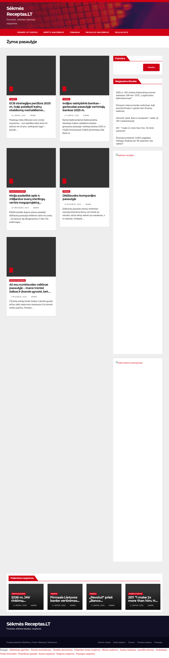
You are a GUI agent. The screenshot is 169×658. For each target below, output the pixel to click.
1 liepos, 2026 (98, 605)
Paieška (120, 58)
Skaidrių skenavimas (63, 650)
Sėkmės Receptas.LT (28, 624)
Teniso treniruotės (8, 654)
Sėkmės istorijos (27, 32)
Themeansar (52, 642)
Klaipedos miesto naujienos (87, 650)
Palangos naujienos (85, 654)
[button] (160, 32)
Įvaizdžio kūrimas (146, 650)
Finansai (75, 32)
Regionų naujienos (65, 654)
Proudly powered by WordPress (19, 642)
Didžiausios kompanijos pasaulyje (79, 197)
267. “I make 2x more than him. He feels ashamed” (142, 600)
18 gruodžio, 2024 (20, 208)
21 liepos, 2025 (18, 115)
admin (33, 115)
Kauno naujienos (47, 654)
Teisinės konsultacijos (41, 650)
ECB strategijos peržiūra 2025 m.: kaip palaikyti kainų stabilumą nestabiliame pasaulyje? (30, 109)
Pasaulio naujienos (97, 32)
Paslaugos (121, 32)
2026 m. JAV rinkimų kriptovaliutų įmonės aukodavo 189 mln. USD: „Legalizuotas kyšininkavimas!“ (136, 95)
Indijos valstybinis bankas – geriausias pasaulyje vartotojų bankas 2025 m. (83, 107)
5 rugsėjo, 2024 (19, 297)
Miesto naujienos (110, 650)
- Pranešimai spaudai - (28, 654)
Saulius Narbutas (128, 650)
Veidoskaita (161, 650)
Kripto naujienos (54, 32)
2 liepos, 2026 (20, 605)
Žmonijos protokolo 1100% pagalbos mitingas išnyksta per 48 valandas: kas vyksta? (134, 141)
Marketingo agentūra (19, 650)
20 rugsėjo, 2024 (73, 204)
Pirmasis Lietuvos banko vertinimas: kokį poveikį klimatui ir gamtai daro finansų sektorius (135, 108)
